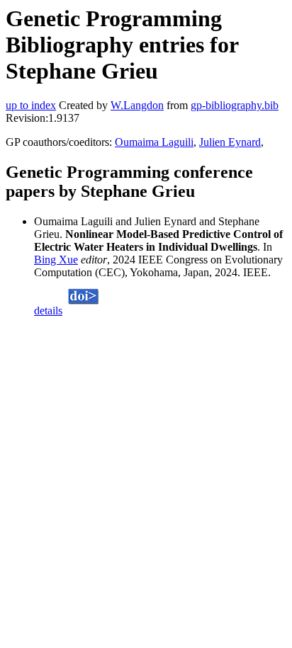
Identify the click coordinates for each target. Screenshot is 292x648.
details (48, 311)
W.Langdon (137, 105)
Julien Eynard (230, 142)
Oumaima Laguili (154, 142)
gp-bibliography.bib (235, 105)
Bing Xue (56, 260)
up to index (31, 105)
